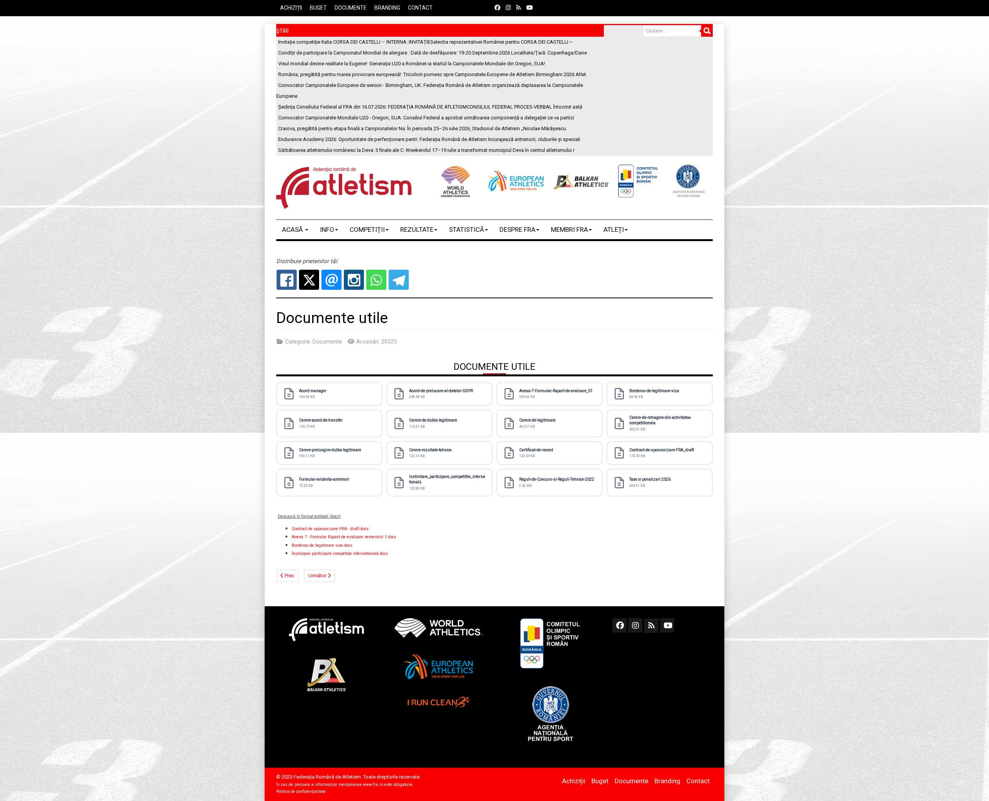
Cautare (707, 31)
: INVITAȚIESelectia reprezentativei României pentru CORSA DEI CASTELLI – (425, 42)
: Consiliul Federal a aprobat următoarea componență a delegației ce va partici (426, 118)
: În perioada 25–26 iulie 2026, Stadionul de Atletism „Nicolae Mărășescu (422, 128)
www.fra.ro (373, 784)
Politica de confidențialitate (301, 791)
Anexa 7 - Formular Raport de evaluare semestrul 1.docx (344, 536)
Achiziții (291, 8)
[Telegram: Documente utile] (399, 280)
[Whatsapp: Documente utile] (376, 280)
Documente (351, 8)
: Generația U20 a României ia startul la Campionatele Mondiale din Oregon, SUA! (411, 63)
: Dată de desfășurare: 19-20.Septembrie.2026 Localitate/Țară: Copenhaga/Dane (432, 53)
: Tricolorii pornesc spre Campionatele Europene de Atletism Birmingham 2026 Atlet (432, 74)
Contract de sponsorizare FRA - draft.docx (330, 528)
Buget (318, 8)
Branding (387, 8)
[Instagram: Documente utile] (354, 280)
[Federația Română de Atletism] (343, 188)
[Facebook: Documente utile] (287, 280)
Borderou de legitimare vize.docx (322, 545)
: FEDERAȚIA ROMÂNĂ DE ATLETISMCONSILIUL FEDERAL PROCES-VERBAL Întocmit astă (430, 107)
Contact (420, 8)
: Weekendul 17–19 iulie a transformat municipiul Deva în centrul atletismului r (426, 150)
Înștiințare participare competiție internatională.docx (340, 553)
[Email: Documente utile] (331, 280)
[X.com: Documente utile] (309, 280)
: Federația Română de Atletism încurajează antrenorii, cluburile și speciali (429, 139)
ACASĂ (293, 229)
